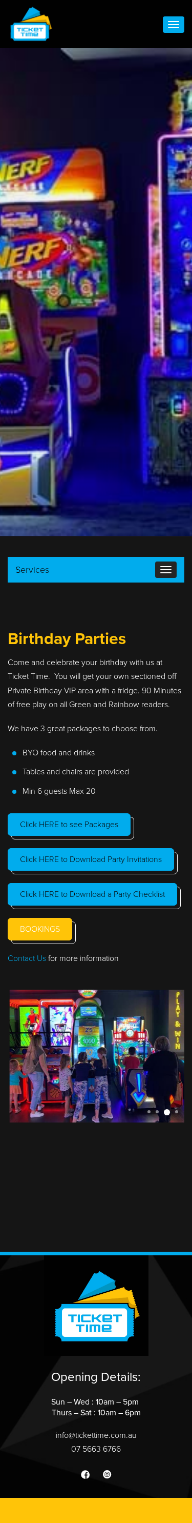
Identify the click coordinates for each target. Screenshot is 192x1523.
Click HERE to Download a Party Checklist (92, 894)
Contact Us (27, 958)
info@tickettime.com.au (96, 1435)
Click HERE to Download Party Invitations (91, 859)
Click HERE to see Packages (69, 824)
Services (32, 569)
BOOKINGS (40, 929)
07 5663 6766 (96, 1449)
